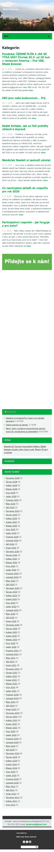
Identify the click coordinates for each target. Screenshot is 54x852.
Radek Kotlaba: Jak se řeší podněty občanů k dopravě (25, 127)
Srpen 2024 (11, 548)
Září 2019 (10, 750)
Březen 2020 (11, 728)
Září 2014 (10, 790)
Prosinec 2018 (12, 779)
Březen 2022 (11, 639)
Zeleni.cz (11, 412)
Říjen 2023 (10, 581)
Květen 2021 (11, 676)
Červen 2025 (11, 515)
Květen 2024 (11, 559)
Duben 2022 (11, 636)
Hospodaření (27, 446)
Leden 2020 (11, 735)
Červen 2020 (11, 717)
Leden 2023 (11, 606)
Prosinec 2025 (12, 500)
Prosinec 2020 (12, 695)
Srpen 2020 (11, 709)
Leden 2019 (11, 775)
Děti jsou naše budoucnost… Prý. (24, 98)
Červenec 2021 (12, 669)
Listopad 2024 (12, 540)
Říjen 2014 (10, 786)
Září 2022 (10, 617)
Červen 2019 (11, 757)
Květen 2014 (11, 801)
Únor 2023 (10, 603)
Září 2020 (10, 706)
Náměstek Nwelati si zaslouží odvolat (26, 160)
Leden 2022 (11, 647)
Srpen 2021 (11, 665)
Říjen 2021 (10, 658)
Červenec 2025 (12, 511)
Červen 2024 (11, 555)
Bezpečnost (9, 446)
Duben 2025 (11, 522)
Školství (38, 449)
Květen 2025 (11, 518)
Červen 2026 (11, 482)
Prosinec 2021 (12, 650)
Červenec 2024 (12, 551)
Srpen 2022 (11, 621)
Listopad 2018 (12, 783)
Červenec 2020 (12, 713)
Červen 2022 (11, 628)
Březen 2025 (11, 526)
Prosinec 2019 (12, 739)
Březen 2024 (11, 562)
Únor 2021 (10, 687)
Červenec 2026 (12, 478)
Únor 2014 (10, 805)
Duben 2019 (11, 764)
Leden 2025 (11, 533)
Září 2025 (10, 507)
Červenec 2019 (12, 753)
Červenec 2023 (12, 588)
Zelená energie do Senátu (17, 425)
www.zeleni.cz (21, 833)
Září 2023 (10, 584)
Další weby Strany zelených (26, 837)
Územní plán (29, 449)
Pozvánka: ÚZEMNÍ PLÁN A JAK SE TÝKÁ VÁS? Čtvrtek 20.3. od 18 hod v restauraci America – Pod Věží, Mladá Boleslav (26, 59)
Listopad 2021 (12, 654)
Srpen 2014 (11, 794)
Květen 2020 (11, 720)
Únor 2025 (10, 529)
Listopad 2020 (12, 698)
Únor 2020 (10, 731)
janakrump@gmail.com (36, 824)
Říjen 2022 (10, 614)
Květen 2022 (11, 632)
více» (31, 90)
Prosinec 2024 (12, 537)
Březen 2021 (11, 683)
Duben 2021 (11, 680)
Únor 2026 (10, 493)
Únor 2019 (10, 772)
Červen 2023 (11, 592)
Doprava (18, 446)
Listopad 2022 (12, 610)
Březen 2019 (11, 768)
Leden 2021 (11, 691)
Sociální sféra (17, 449)
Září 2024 (10, 544)
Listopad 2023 (12, 577)
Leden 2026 (11, 496)
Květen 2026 (11, 485)
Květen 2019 (11, 761)
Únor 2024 (10, 566)
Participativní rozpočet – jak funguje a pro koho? (25, 224)
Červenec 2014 (12, 797)
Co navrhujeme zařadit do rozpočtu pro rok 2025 (25, 189)
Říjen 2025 (10, 504)
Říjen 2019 (10, 746)
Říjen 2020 (10, 702)
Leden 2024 (11, 570)
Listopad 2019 (12, 742)
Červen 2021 (11, 672)
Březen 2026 (11, 489)
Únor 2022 (10, 643)
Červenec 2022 (12, 625)
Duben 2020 (11, 724)
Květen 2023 (11, 595)
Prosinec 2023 (12, 573)
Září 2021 (10, 661)
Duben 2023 (11, 599)
